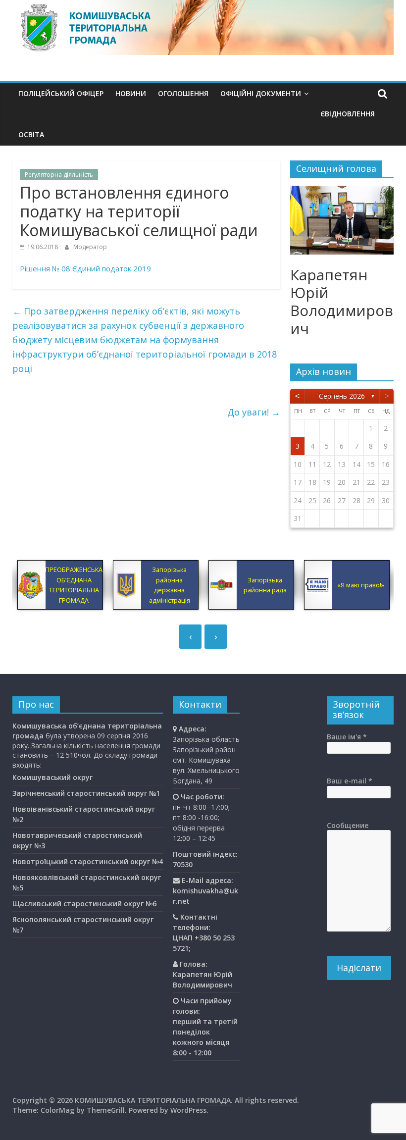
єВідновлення (347, 113)
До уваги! (253, 412)
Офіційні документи (260, 93)
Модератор (90, 247)
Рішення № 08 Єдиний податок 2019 (85, 268)
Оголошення (183, 93)
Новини (130, 93)
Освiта (31, 134)
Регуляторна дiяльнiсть (59, 174)
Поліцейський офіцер (60, 93)
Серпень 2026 (342, 396)
